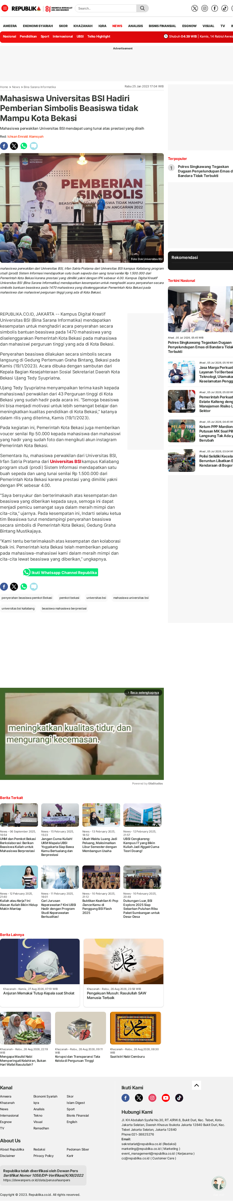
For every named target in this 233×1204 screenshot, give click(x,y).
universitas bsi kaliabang (18, 608)
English (72, 1122)
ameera (10, 26)
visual (208, 26)
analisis (135, 26)
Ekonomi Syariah (38, 26)
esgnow (189, 26)
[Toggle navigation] (5, 8)
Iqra (36, 1103)
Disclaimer (7, 1156)
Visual (37, 1122)
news (117, 26)
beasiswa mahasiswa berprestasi (64, 608)
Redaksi (39, 1149)
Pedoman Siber (78, 1149)
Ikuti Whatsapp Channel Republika (64, 572)
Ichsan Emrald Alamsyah (25, 136)
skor (63, 26)
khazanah (82, 26)
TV (222, 26)
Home (4, 87)
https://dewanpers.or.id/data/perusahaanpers (36, 1180)
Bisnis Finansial (162, 26)
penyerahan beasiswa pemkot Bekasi (27, 597)
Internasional (63, 36)
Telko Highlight (98, 36)
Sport (45, 36)
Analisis (39, 1109)
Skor (70, 1096)
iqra (102, 26)
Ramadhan (41, 1128)
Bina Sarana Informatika (40, 87)
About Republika (12, 1149)
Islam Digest (76, 1103)
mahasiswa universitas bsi (131, 597)
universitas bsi (96, 597)
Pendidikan (28, 36)
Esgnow (6, 1122)
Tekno (37, 1115)
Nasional (9, 36)
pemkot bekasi (69, 597)
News (16, 87)
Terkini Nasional (181, 280)
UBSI (80, 36)
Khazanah (7, 1103)
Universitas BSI (65, 461)
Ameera (5, 1096)
